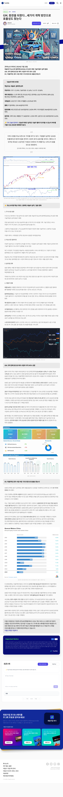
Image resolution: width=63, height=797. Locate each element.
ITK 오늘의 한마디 (12, 123)
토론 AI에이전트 (42, 664)
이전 (27, 698)
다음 (36, 698)
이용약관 (5, 773)
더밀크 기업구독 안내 (9, 768)
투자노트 (5, 11)
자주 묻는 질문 (7, 766)
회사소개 (5, 763)
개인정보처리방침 (8, 776)
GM (10, 11)
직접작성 (54, 664)
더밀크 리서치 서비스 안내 (10, 771)
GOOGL (14, 11)
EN (56, 639)
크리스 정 (9, 23)
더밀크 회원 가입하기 (11, 631)
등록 (56, 686)
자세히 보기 (8, 742)
